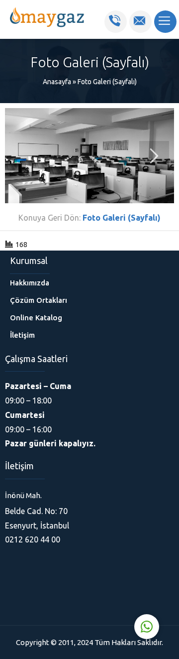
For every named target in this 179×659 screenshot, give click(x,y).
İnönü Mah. (23, 495)
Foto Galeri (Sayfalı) (107, 82)
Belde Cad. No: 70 (36, 511)
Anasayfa (57, 82)
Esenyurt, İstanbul (37, 525)
